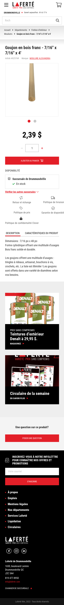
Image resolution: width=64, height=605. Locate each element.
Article (8, 58)
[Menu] (6, 5)
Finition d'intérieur (39, 30)
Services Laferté (17, 515)
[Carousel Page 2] (35, 121)
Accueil (7, 30)
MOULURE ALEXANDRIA (40, 58)
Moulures (8, 34)
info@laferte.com (12, 581)
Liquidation (14, 521)
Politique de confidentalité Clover (22, 223)
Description (13, 233)
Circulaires (14, 527)
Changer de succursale (17, 588)
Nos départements (18, 510)
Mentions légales (18, 504)
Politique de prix (22, 212)
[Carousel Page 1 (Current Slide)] (29, 121)
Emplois (12, 498)
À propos (13, 492)
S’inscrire (32, 481)
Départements (21, 30)
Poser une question (32, 438)
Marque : (25, 58)
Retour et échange (22, 202)
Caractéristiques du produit (41, 233)
